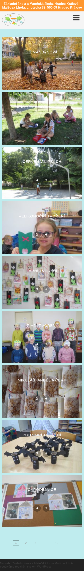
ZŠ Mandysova (42, 52)
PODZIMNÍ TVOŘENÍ (42, 435)
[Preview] (37, 70)
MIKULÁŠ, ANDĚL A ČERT (42, 380)
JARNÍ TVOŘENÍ (42, 271)
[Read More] (46, 70)
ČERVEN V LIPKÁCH (42, 162)
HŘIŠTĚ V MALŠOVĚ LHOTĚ (42, 107)
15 (56, 542)
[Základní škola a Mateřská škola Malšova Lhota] (13, 27)
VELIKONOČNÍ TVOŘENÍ (42, 216)
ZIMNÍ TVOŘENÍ (42, 326)
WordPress (44, 566)
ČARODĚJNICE (42, 490)
